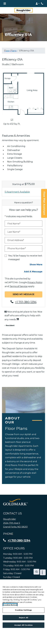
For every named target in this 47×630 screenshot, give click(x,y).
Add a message (33, 271)
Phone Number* (16, 248)
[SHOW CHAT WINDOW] (36, 572)
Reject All (23, 618)
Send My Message (23, 294)
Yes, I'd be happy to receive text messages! (25, 257)
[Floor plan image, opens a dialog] (23, 94)
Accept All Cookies (23, 625)
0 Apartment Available (17, 191)
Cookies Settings (23, 610)
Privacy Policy (34, 282)
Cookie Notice (10, 605)
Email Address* (15, 240)
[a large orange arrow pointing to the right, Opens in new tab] (15, 502)
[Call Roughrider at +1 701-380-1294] (42, 3)
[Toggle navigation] (4, 3)
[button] (37, 3)
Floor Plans (10, 50)
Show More (36, 264)
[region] (23, 604)
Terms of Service (19, 286)
